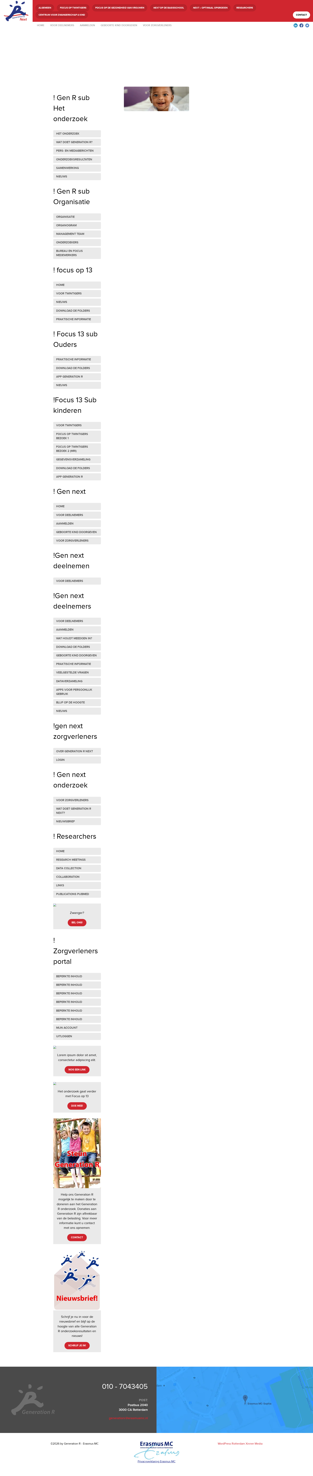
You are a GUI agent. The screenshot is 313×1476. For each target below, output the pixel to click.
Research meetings (71, 860)
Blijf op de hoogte (70, 702)
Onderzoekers (67, 242)
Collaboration (68, 877)
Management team (70, 234)
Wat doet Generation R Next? (73, 811)
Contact (301, 14)
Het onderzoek (67, 133)
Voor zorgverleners (157, 25)
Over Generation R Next (74, 751)
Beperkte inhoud (69, 976)
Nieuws (61, 176)
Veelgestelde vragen (72, 672)
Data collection (68, 868)
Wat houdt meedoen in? (74, 638)
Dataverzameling (69, 681)
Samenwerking (67, 168)
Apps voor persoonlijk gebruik (74, 692)
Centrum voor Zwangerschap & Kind (62, 14)
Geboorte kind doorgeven (119, 25)
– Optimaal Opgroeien (210, 7)
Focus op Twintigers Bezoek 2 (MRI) (72, 449)
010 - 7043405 (125, 1386)
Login (60, 760)
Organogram (66, 225)
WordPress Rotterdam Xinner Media (240, 1443)
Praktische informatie (73, 319)
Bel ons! (77, 922)
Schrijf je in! (77, 1345)
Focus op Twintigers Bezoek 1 (72, 436)
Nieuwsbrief (65, 821)
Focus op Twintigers (73, 7)
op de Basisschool (168, 7)
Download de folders (73, 311)
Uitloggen (64, 1036)
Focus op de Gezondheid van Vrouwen (119, 7)
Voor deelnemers (62, 25)
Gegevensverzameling (73, 459)
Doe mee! (77, 1105)
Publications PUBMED (72, 894)
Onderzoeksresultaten (74, 159)
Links (60, 885)
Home (40, 25)
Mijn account (67, 1028)
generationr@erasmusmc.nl (128, 1418)
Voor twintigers (69, 293)
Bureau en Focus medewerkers (69, 253)
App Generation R (69, 376)
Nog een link (77, 1069)
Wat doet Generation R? (74, 142)
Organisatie (65, 217)
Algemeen (45, 7)
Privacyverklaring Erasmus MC (157, 1461)
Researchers (244, 7)
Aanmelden (87, 25)
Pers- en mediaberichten (75, 151)
